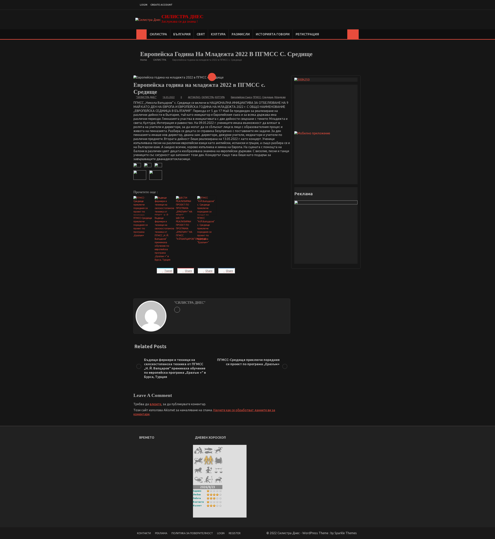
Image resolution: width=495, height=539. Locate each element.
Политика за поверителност (192, 533)
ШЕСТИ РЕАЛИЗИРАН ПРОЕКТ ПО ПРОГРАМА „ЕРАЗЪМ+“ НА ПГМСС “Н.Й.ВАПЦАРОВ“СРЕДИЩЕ (185, 228)
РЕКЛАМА (161, 533)
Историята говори (273, 34)
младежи (280, 97)
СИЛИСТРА (158, 34)
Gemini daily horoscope (211, 515)
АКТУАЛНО (194, 97)
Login (220, 533)
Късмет (197, 505)
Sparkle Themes (346, 533)
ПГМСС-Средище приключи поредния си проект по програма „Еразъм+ (142, 227)
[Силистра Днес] (141, 34)
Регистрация (307, 34)
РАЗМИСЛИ (241, 34)
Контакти (198, 502)
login (143, 4)
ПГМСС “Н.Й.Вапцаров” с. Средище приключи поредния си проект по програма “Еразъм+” (206, 230)
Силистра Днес (182, 16)
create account (161, 4)
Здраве (197, 491)
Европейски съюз (241, 97)
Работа (197, 498)
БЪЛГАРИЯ (182, 34)
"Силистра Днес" (146, 97)
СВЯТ (201, 34)
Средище (267, 97)
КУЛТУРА (218, 34)
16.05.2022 (169, 97)
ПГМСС (257, 97)
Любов (197, 494)
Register (235, 533)
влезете (155, 404)
